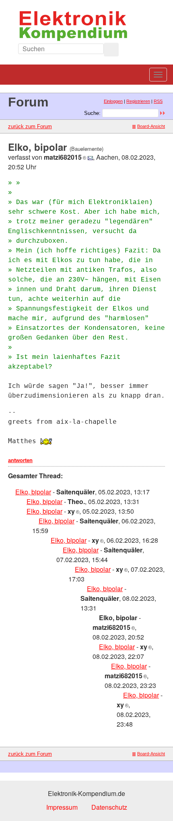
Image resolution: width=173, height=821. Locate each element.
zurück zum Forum (30, 126)
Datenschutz (109, 807)
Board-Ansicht (151, 126)
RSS (158, 101)
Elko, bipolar (33, 491)
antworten (20, 460)
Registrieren (138, 101)
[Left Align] (111, 49)
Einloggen (113, 101)
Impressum (62, 807)
